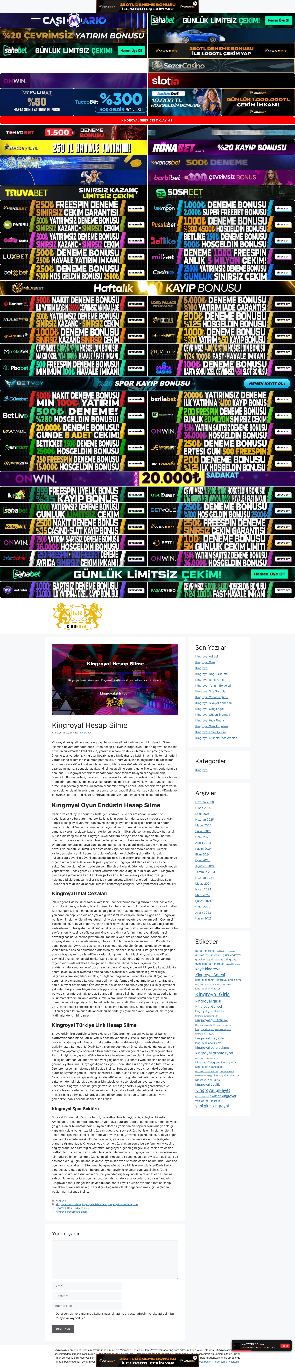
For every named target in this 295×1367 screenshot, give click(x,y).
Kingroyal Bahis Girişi (209, 679)
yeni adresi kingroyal (208, 1100)
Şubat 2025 (203, 831)
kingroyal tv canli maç (209, 1066)
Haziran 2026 (204, 802)
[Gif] (147, 288)
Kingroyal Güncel (208, 1006)
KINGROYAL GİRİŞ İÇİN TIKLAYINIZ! (147, 120)
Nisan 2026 (203, 808)
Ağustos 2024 (205, 866)
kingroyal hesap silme (68, 1204)
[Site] (73, 208)
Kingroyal (61, 1200)
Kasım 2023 (203, 918)
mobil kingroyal (202, 1096)
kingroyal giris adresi (208, 988)
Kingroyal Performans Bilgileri (72, 1211)
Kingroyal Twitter (227, 1071)
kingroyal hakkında (203, 1025)
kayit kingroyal (208, 969)
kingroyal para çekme (212, 1047)
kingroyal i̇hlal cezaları (94, 1204)
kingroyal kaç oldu (223, 1030)
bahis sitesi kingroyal (226, 951)
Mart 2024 (202, 895)
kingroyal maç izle (209, 1038)
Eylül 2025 (202, 813)
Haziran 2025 (204, 819)
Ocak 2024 (202, 907)
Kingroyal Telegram (207, 1062)
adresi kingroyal (205, 950)
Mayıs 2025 (203, 825)
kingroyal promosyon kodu (206, 1058)
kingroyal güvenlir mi (211, 1020)
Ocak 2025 (202, 837)
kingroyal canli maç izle (205, 984)
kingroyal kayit (204, 1029)
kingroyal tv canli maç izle (123, 1204)
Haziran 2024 (204, 877)
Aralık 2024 (203, 843)
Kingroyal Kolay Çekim (210, 732)
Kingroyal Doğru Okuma (211, 674)
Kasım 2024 (203, 848)
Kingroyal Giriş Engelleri (211, 726)
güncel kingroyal (233, 964)
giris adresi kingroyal (208, 955)
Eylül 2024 (202, 860)
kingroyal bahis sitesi (229, 979)
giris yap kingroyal (225, 959)
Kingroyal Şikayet (212, 1090)
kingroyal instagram (222, 1025)
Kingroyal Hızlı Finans (210, 720)
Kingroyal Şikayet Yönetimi (213, 703)
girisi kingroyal (232, 955)
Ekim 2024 (202, 854)
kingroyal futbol (224, 984)
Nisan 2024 (203, 889)
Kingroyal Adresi (206, 656)
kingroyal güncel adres (209, 1011)
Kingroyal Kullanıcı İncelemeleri (216, 738)
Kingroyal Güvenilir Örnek (212, 714)
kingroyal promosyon (214, 1053)
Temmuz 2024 (205, 872)
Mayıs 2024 (203, 883)
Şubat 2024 (203, 901)
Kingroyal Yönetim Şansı (211, 697)
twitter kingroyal (223, 1096)
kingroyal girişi (208, 1001)
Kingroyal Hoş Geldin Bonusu (72, 1207)
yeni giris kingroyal (212, 1105)
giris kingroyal (204, 959)
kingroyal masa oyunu (204, 1034)
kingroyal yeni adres (227, 1075)
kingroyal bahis (204, 979)
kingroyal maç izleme (208, 1043)
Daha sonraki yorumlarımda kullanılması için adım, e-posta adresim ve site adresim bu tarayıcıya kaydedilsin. (115, 1316)
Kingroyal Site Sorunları (211, 691)
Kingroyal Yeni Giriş (207, 1080)
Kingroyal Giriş (205, 662)
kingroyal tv (228, 1062)
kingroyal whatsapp (204, 1076)
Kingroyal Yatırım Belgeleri (213, 685)
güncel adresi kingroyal (209, 963)
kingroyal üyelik (207, 1084)
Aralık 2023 (203, 912)
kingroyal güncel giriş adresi (207, 1016)
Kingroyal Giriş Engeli (209, 709)
